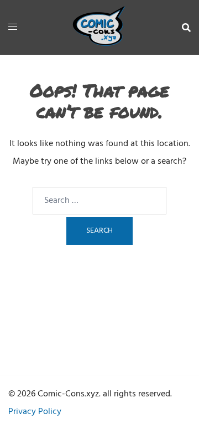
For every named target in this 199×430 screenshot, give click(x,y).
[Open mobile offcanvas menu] (12, 27)
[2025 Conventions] (99, 27)
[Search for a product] (186, 27)
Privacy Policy (34, 412)
